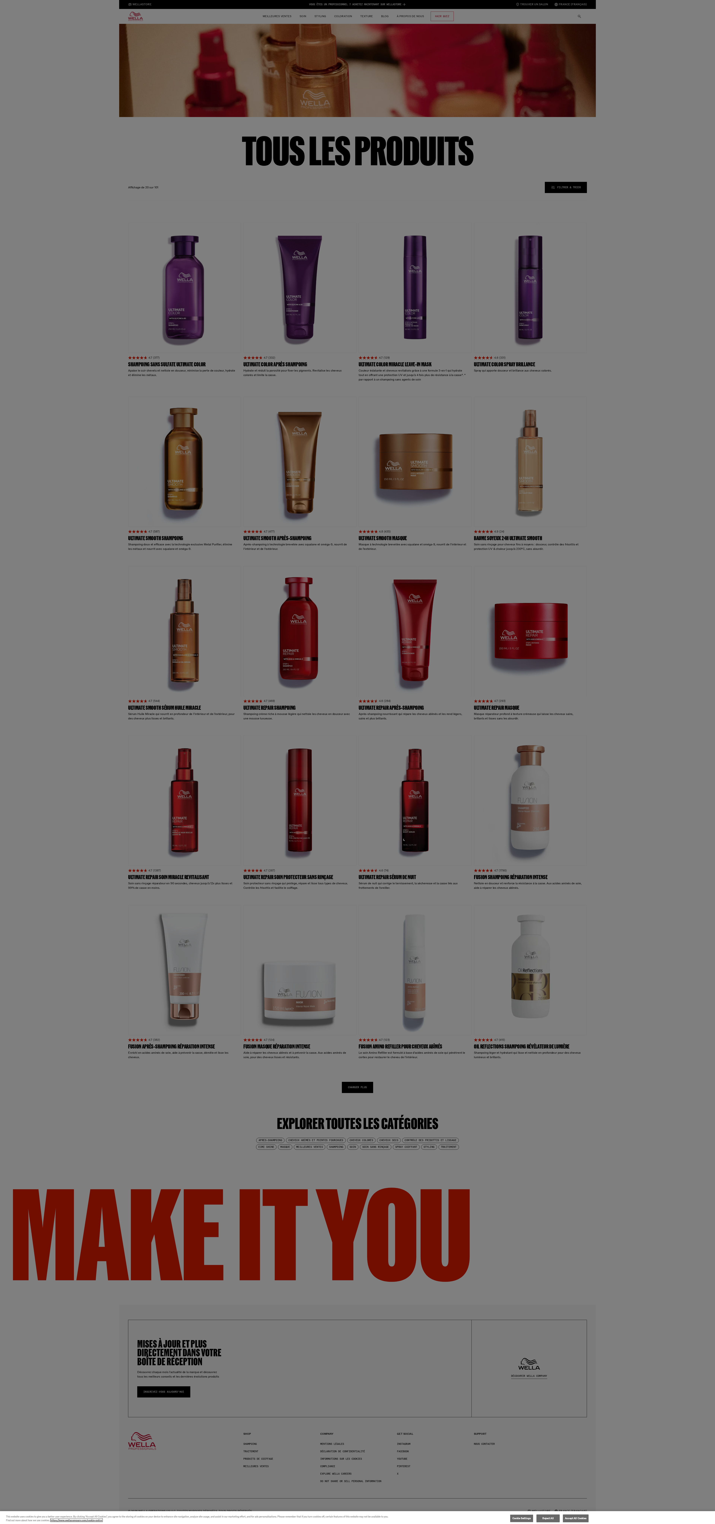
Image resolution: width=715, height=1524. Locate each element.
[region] (357, 1517)
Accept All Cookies (576, 1518)
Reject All (548, 1518)
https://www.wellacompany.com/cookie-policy (76, 1520)
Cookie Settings (521, 1518)
